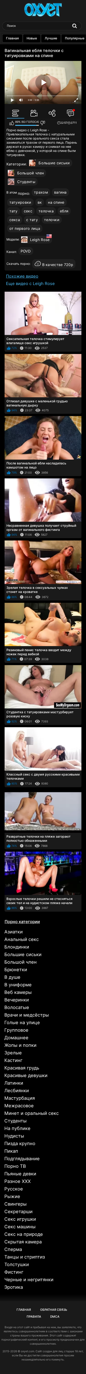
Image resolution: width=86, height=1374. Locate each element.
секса (14, 219)
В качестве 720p (57, 264)
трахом (41, 192)
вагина (60, 192)
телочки (51, 219)
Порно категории (22, 921)
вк (40, 202)
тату (13, 211)
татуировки (20, 202)
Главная (12, 38)
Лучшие (51, 38)
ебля (64, 211)
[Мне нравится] (11, 123)
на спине (56, 202)
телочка (46, 211)
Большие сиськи (54, 163)
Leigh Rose (40, 239)
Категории (16, 164)
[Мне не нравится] (42, 123)
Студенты (26, 181)
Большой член (30, 173)
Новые (32, 38)
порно (23, 193)
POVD (26, 251)
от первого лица (24, 228)
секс (28, 211)
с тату (32, 219)
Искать (74, 26)
